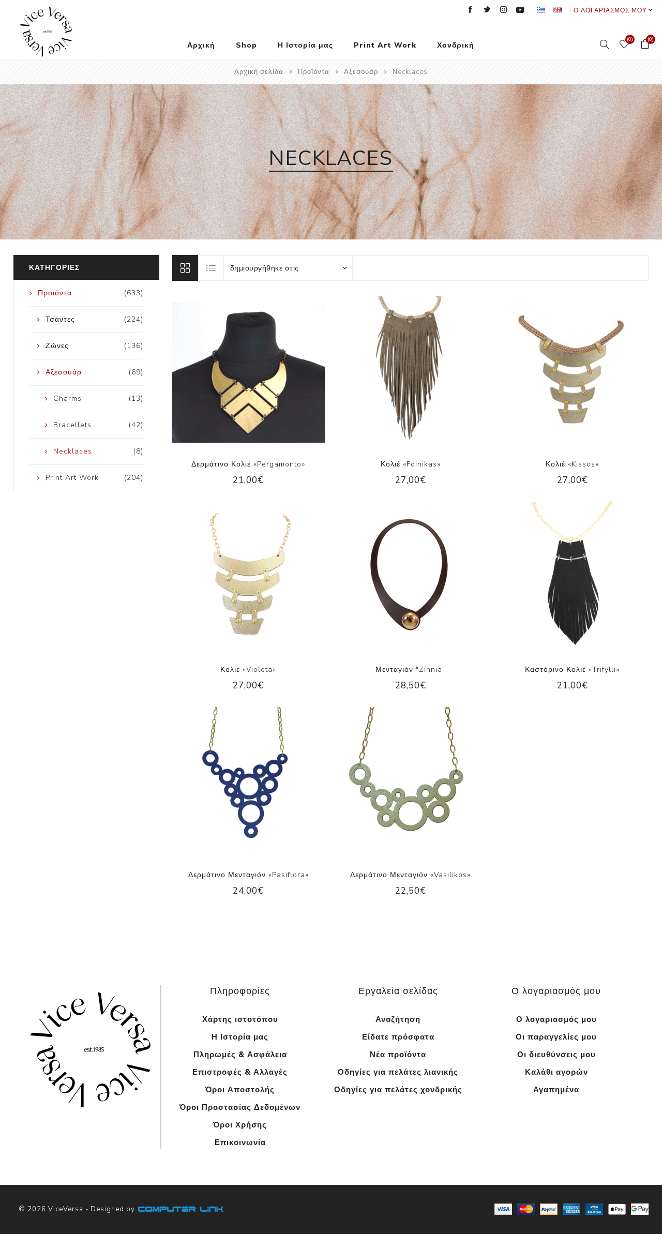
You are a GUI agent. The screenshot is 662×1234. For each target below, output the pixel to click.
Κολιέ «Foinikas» (411, 464)
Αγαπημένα (556, 1090)
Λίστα (211, 268)
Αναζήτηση (397, 1019)
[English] (557, 9)
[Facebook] (470, 10)
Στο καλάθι (259, 372)
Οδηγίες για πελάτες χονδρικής (398, 1090)
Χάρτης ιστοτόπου (240, 1019)
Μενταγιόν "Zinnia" (410, 669)
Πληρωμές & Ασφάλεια (240, 1054)
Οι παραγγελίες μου (556, 1037)
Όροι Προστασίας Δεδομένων (239, 1107)
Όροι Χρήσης (240, 1125)
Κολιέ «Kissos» (572, 464)
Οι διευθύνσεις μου (556, 1054)
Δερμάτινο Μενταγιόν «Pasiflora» (248, 875)
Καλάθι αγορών (556, 1072)
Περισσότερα (91, 1127)
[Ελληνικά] (541, 9)
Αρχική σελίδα (258, 72)
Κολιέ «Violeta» (248, 669)
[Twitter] (487, 10)
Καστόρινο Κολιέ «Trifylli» (572, 669)
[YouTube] (520, 10)
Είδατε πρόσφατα (398, 1037)
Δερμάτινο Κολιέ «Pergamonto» (248, 464)
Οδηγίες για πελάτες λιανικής (398, 1072)
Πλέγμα (185, 268)
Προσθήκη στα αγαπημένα (238, 372)
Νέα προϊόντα (398, 1054)
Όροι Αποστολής (240, 1090)
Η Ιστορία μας (240, 1037)
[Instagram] (503, 10)
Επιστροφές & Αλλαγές (240, 1072)
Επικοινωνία (240, 1142)
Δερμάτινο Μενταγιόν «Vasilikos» (410, 875)
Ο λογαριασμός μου (610, 10)
